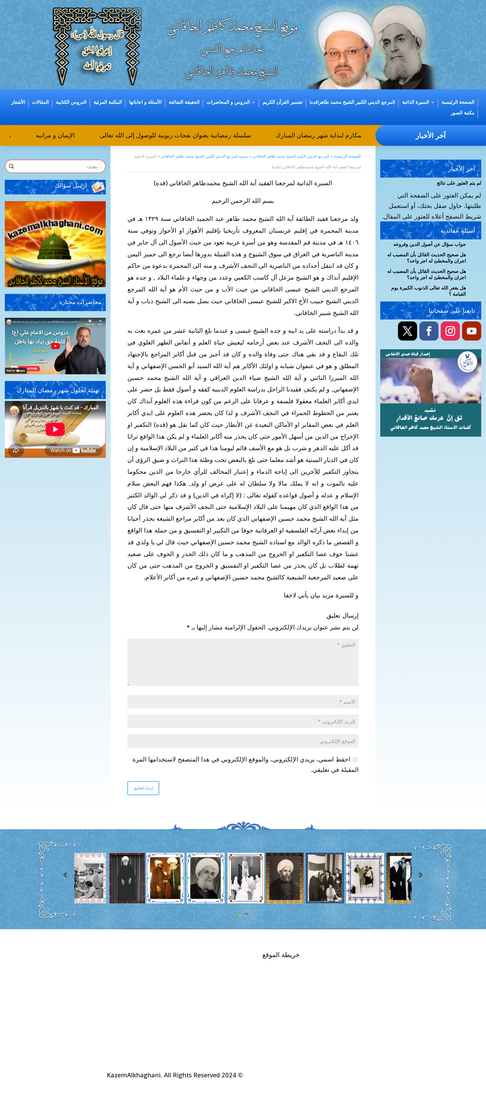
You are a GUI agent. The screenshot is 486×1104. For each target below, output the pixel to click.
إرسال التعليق (143, 788)
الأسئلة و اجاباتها (145, 102)
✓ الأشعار (230, 999)
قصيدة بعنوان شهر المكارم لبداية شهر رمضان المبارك (360, 135)
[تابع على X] (407, 331)
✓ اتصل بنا (380, 962)
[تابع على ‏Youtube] (471, 331)
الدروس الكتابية (71, 102)
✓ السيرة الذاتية (298, 966)
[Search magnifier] (11, 166)
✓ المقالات (228, 988)
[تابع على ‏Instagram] (450, 331)
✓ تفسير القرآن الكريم (289, 998)
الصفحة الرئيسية (458, 102)
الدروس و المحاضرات (228, 102)
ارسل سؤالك (71, 186)
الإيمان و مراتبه (70, 135)
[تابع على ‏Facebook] (428, 331)
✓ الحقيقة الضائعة (295, 1019)
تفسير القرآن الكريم (283, 102)
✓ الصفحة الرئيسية (368, 955)
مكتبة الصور (462, 113)
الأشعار (18, 102)
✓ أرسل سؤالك (147, 957)
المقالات (40, 102)
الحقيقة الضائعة (184, 102)
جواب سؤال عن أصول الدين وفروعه (429, 244)
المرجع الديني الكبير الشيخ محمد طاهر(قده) (352, 102)
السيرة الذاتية (415, 102)
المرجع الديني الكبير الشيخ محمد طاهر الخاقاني (290, 156)
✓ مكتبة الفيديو (223, 967)
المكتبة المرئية (108, 102)
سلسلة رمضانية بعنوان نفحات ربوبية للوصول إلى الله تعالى (190, 135)
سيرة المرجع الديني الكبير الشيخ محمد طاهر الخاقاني (204, 156)
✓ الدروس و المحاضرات (287, 1008)
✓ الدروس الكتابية (219, 978)
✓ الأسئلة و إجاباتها (218, 957)
